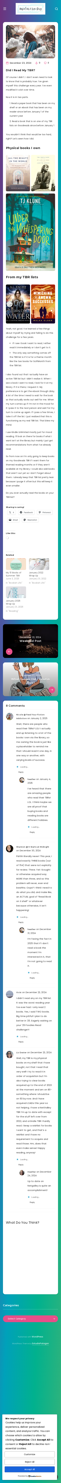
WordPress (37, 1336)
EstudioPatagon (40, 1343)
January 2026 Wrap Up (13, 602)
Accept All (29, 1469)
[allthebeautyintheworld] (18, 173)
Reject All (29, 1461)
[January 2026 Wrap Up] (16, 592)
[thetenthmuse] (43, 173)
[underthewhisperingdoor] (30, 232)
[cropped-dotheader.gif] (30, 9)
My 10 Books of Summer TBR (13, 574)
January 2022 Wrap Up (36, 574)
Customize (29, 1454)
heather (32, 779)
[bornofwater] (18, 304)
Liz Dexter (21, 1052)
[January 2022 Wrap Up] (39, 564)
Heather (32, 1172)
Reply (21, 772)
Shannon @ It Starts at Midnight (32, 847)
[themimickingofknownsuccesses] (43, 304)
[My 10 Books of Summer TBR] (16, 564)
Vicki (19, 992)
